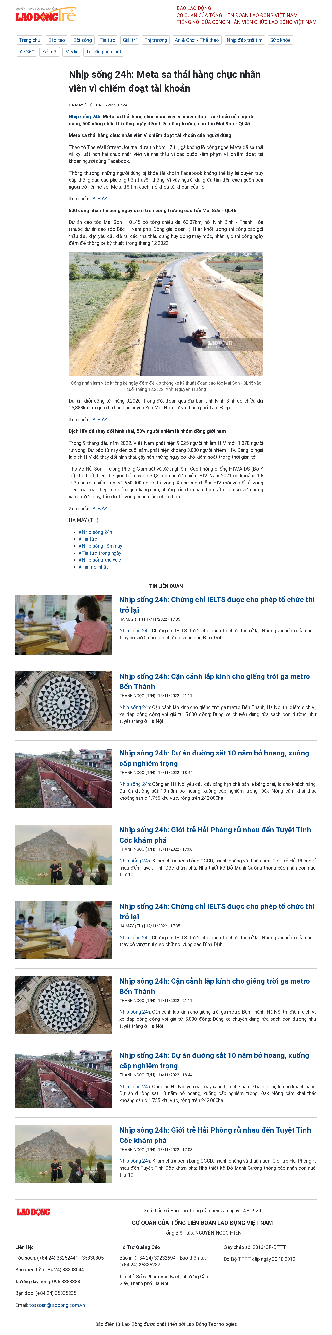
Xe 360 (26, 52)
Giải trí (130, 40)
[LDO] (63, 626)
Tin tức (107, 40)
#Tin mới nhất (93, 567)
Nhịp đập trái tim (244, 40)
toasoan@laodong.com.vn (57, 1305)
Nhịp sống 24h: (135, 630)
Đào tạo (56, 40)
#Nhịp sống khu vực (100, 560)
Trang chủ (29, 40)
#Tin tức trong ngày (100, 553)
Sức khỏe (280, 40)
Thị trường (155, 40)
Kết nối (49, 52)
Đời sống (82, 40)
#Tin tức (88, 539)
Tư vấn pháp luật (103, 52)
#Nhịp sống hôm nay (100, 546)
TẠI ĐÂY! (99, 199)
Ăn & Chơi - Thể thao (197, 40)
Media (71, 52)
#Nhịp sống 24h (95, 532)
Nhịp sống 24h (84, 117)
